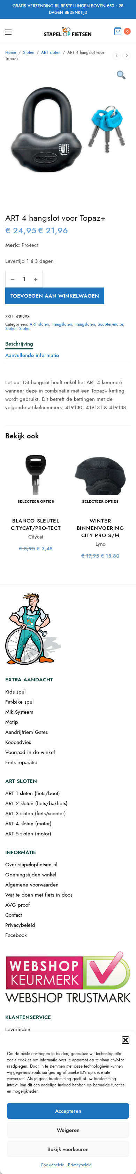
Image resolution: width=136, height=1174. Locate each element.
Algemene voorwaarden (32, 885)
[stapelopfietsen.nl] (68, 31)
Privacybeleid (80, 1165)
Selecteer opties (35, 501)
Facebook (16, 935)
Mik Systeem (19, 712)
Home (10, 52)
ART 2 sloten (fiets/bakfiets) (36, 803)
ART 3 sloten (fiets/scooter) (35, 813)
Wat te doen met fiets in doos (39, 895)
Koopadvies (18, 742)
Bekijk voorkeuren (68, 1149)
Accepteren (68, 1111)
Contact (13, 915)
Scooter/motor (110, 324)
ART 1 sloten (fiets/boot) (32, 793)
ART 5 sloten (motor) (28, 833)
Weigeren (68, 1130)
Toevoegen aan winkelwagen (54, 296)
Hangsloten (62, 324)
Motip (11, 722)
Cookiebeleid (53, 1165)
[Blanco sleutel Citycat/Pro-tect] (35, 480)
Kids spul (15, 692)
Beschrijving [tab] (19, 344)
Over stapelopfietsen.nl (31, 864)
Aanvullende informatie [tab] (32, 356)
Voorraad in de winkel (30, 752)
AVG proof (17, 905)
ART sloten (50, 52)
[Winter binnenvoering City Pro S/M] (100, 480)
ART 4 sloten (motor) (28, 823)
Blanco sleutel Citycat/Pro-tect (36, 524)
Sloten (28, 52)
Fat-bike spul (19, 702)
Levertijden (17, 1029)
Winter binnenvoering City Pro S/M (100, 528)
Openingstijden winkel (30, 875)
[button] (125, 1040)
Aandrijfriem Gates (26, 732)
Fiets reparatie (21, 762)
